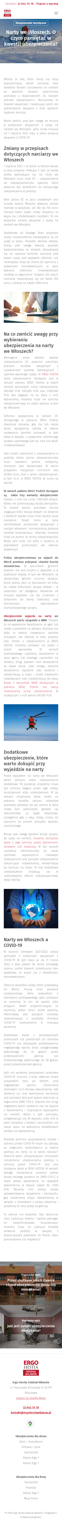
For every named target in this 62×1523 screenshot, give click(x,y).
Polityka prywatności (30, 1517)
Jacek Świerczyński (20, 52)
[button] (56, 13)
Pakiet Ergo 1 (31, 1463)
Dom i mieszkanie (31, 1441)
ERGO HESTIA (50, 374)
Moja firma (31, 1498)
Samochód (31, 1452)
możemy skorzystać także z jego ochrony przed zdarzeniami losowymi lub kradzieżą (31, 842)
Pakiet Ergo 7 (31, 1457)
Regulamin (50, 1513)
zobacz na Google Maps (31, 1398)
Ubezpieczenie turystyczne (31, 23)
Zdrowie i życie (31, 1447)
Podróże (31, 1487)
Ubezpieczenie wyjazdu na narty (27, 616)
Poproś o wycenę (47, 3)
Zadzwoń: (19, 3)
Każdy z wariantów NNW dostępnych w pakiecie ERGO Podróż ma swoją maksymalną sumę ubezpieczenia (31, 687)
